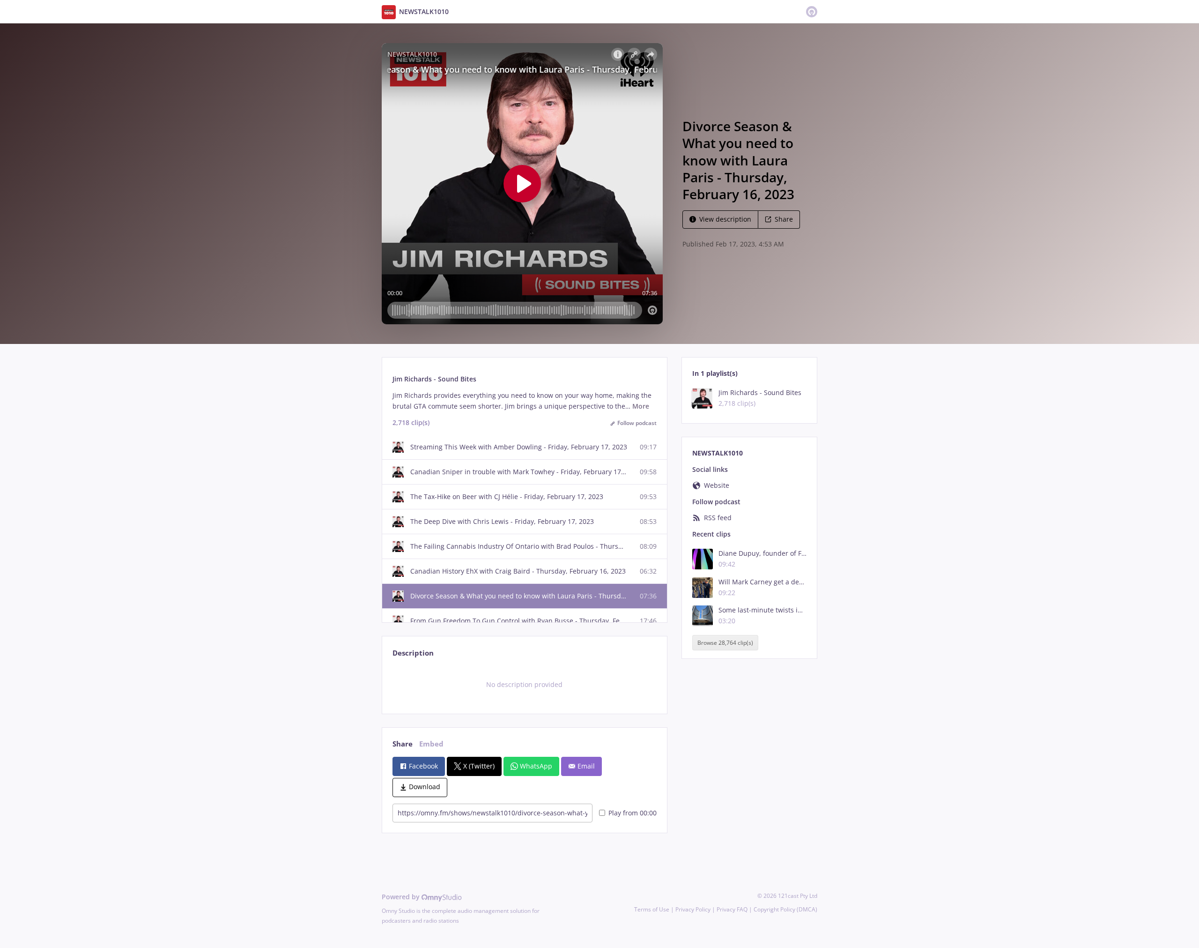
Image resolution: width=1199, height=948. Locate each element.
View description (725, 219)
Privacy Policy (693, 909)
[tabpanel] (524, 684)
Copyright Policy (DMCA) (785, 909)
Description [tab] (413, 653)
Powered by (402, 896)
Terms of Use (651, 909)
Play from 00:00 (632, 812)
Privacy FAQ (732, 909)
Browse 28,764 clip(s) (725, 643)
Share (784, 219)
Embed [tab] (431, 744)
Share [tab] (402, 744)
